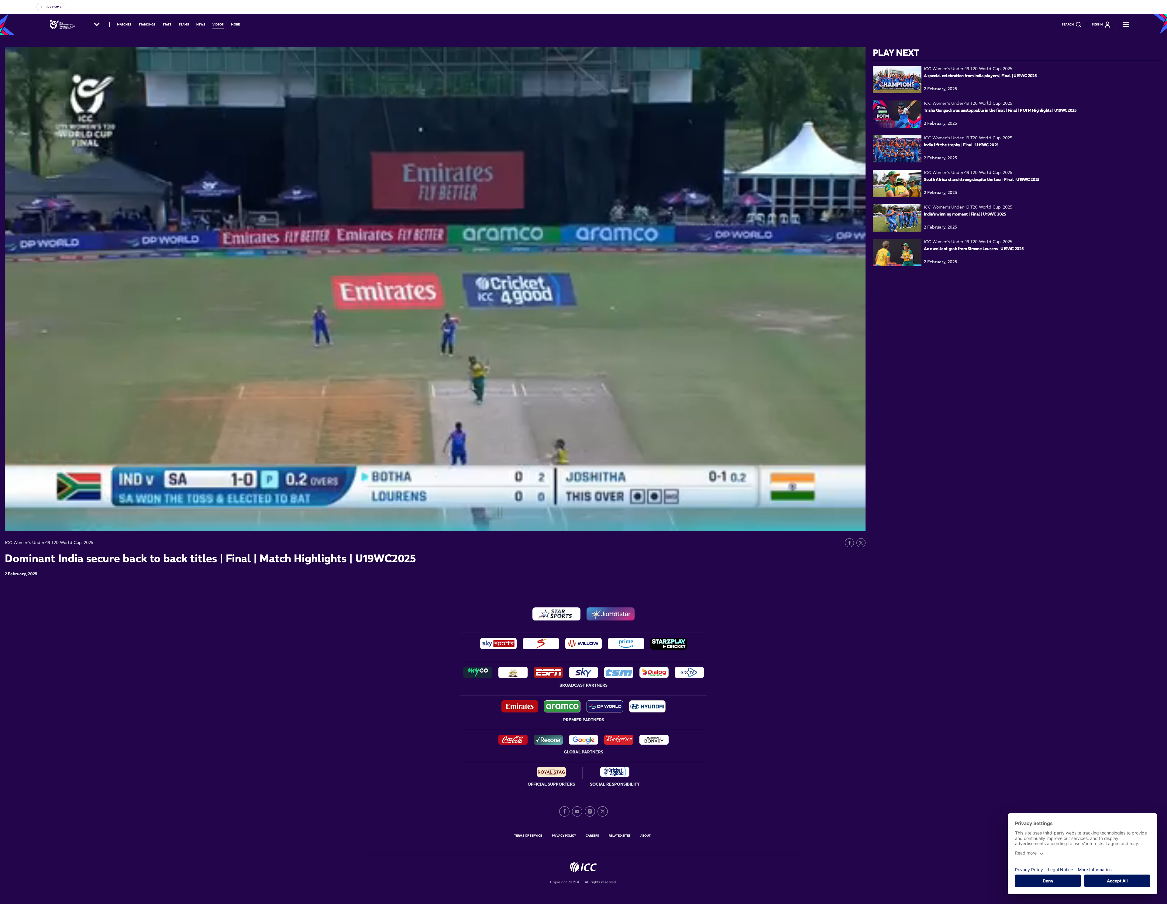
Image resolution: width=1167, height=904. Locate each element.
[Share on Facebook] (849, 542)
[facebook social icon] (564, 811)
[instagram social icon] (590, 811)
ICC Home (53, 7)
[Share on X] (861, 542)
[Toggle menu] (1126, 24)
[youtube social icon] (577, 811)
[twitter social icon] (602, 811)
